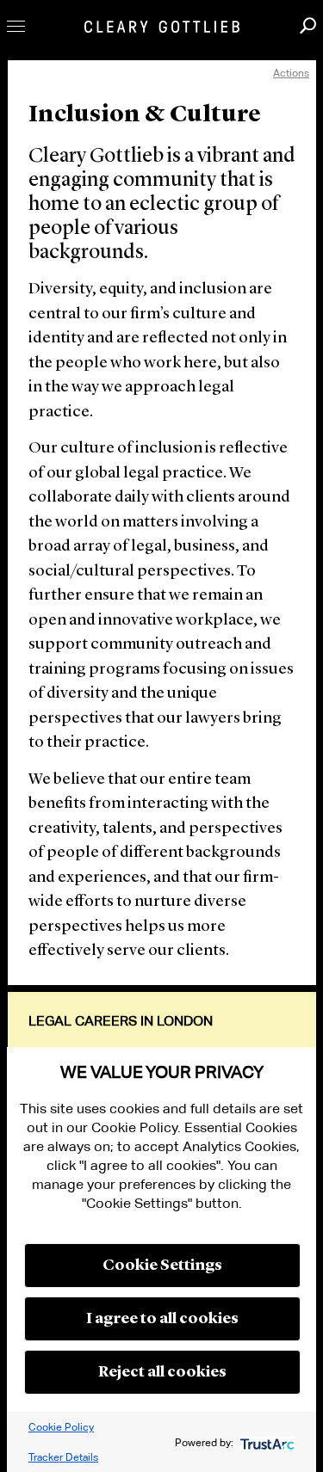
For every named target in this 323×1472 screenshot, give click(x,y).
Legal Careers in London (120, 1021)
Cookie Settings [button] (162, 1265)
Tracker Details (63, 1456)
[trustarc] (265, 1442)
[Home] (161, 27)
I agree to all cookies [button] (162, 1319)
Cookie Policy (61, 1426)
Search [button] (308, 25)
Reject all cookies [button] (162, 1372)
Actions (291, 72)
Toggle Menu (16, 26)
